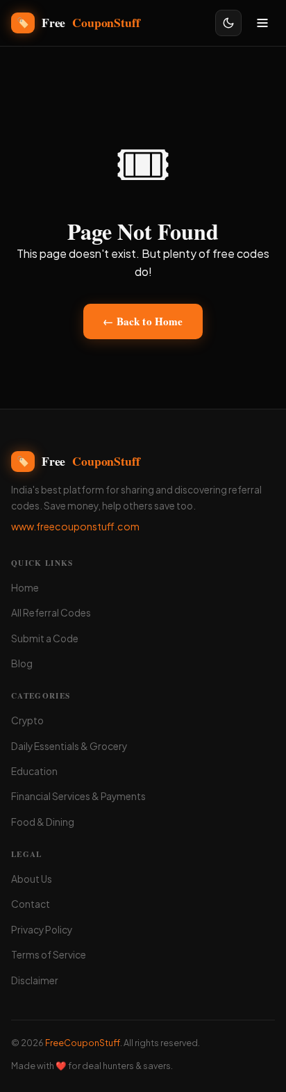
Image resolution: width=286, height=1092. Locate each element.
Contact (30, 904)
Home (25, 588)
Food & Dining (42, 822)
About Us (31, 879)
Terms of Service (48, 955)
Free (78, 22)
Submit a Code (44, 638)
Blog (22, 663)
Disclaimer (34, 980)
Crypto (27, 720)
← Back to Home (143, 321)
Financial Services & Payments (78, 796)
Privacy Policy (41, 930)
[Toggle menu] (262, 22)
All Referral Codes (51, 613)
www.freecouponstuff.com (75, 526)
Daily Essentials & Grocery (69, 746)
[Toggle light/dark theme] (228, 23)
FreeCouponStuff (82, 1042)
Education (34, 771)
